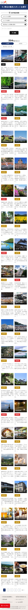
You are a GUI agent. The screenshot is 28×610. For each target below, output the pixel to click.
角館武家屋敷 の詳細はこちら (7, 78)
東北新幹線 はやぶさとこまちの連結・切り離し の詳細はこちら (21, 52)
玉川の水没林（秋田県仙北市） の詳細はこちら (7, 239)
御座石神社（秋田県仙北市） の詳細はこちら (7, 105)
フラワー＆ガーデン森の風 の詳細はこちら (7, 347)
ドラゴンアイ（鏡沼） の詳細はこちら (21, 347)
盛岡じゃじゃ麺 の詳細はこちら (21, 563)
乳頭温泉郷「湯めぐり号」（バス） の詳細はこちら (21, 267)
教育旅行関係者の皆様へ (21, 596)
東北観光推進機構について (7, 596)
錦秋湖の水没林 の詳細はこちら (21, 105)
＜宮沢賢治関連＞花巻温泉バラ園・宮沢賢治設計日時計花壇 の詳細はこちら (7, 375)
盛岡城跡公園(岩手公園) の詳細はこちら (21, 536)
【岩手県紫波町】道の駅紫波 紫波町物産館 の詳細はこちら (7, 267)
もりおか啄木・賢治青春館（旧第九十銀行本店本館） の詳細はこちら (21, 483)
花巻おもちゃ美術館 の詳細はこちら (21, 455)
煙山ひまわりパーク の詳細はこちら (21, 212)
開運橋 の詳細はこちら (20, 185)
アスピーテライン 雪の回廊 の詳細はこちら (7, 51)
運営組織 (4, 599)
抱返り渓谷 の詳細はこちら (7, 186)
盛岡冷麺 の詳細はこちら (7, 428)
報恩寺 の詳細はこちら (7, 212)
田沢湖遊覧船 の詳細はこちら (7, 401)
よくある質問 (19, 602)
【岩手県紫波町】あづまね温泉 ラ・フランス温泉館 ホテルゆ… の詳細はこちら (21, 429)
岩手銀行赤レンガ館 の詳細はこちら (21, 159)
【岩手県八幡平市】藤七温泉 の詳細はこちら (7, 563)
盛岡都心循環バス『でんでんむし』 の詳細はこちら (21, 294)
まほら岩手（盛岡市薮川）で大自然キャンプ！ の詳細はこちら (7, 456)
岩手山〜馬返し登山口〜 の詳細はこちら (21, 132)
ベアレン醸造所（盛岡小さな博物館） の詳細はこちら (7, 510)
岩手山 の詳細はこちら (7, 320)
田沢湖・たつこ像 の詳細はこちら (21, 78)
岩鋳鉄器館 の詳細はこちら (7, 293)
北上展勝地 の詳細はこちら (7, 536)
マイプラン (6, 605)
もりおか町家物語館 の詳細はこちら (7, 482)
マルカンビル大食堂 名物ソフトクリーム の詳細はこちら (21, 510)
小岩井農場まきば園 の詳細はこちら (7, 132)
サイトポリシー (20, 599)
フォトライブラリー (7, 602)
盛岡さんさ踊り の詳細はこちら (7, 159)
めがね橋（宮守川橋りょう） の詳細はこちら (21, 374)
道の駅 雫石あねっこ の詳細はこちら (21, 320)
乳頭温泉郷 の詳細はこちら (21, 401)
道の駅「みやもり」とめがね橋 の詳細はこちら (21, 239)
